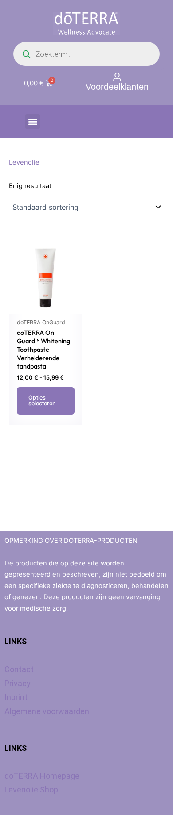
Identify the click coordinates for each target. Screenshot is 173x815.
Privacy (17, 683)
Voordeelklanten (117, 87)
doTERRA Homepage (41, 775)
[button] (32, 121)
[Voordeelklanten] (117, 77)
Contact (19, 669)
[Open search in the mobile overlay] (86, 54)
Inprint (16, 697)
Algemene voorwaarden (46, 711)
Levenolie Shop (31, 789)
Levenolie (24, 162)
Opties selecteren (42, 400)
